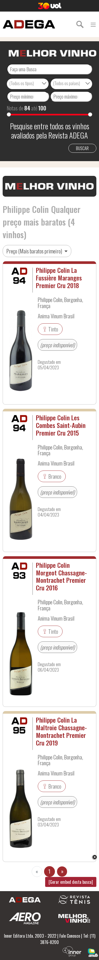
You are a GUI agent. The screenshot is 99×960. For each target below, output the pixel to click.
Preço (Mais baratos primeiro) (34, 251)
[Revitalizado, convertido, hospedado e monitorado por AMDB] (93, 952)
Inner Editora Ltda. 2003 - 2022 (30, 936)
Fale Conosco (69, 936)
